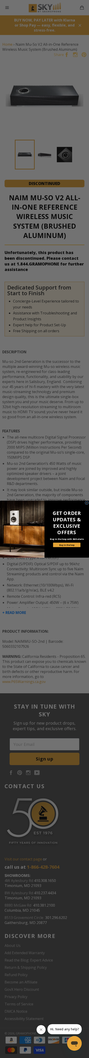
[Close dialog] (86, 502)
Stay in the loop (67, 544)
